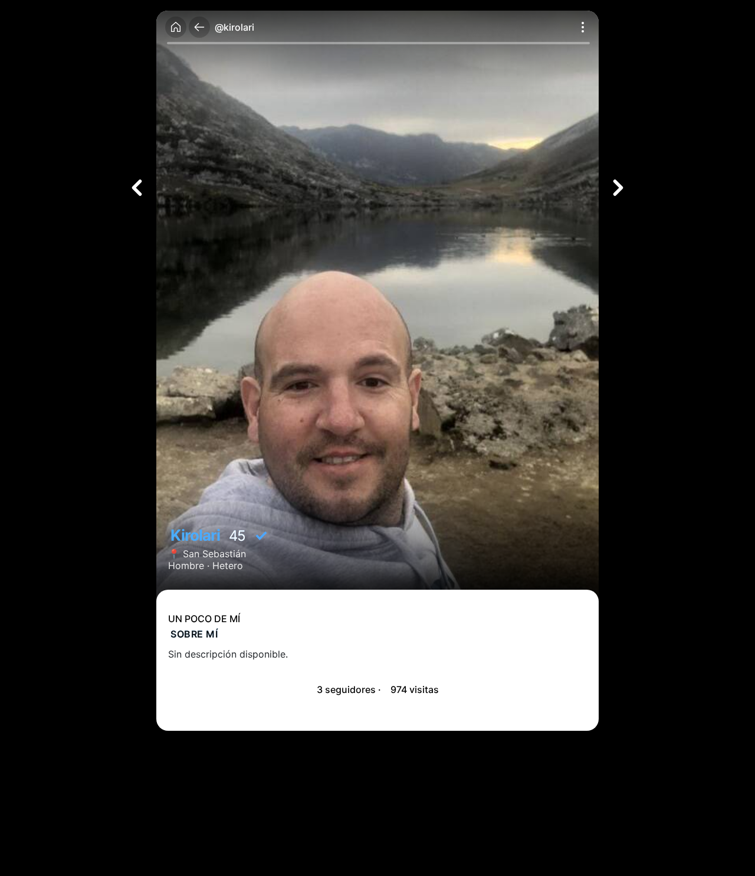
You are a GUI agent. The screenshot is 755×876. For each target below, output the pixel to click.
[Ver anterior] (137, 188)
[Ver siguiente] (618, 188)
